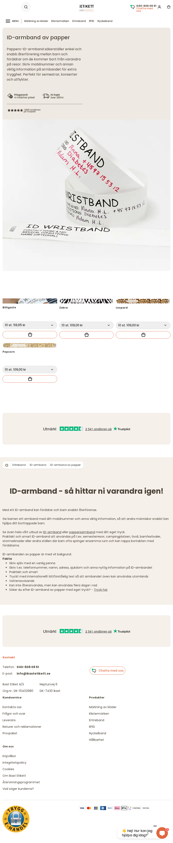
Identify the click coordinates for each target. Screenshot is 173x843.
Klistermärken (60, 21)
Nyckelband (104, 21)
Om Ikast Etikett (14, 776)
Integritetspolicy (14, 762)
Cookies (8, 769)
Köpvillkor (9, 756)
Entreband (79, 21)
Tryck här (101, 590)
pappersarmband (82, 532)
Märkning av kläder (36, 21)
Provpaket (10, 733)
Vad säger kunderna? (18, 789)
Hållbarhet (96, 740)
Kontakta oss (12, 707)
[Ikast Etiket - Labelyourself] (86, 8)
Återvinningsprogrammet (21, 782)
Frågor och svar (14, 714)
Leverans (9, 720)
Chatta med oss (110, 670)
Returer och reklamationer (22, 727)
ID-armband (52, 532)
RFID (91, 21)
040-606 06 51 (28, 667)
